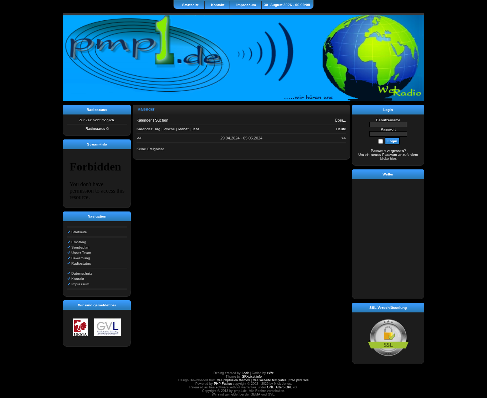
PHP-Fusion (223, 384)
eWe (270, 373)
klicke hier (388, 158)
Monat (183, 129)
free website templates (270, 380)
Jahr (195, 129)
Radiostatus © (97, 129)
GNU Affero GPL (279, 387)
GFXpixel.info (252, 376)
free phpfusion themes (233, 380)
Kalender (144, 120)
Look (245, 373)
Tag (157, 129)
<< (139, 138)
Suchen (161, 120)
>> (344, 138)
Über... (340, 120)
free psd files (299, 380)
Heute (341, 129)
